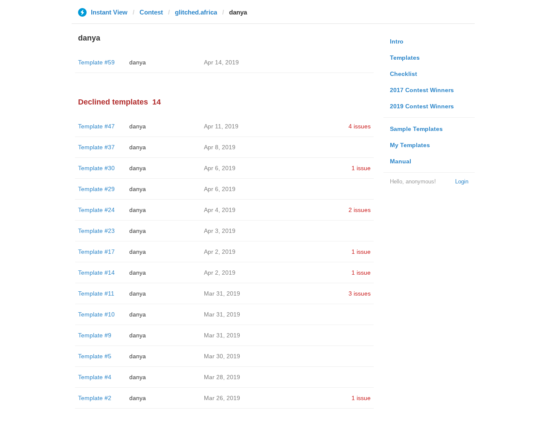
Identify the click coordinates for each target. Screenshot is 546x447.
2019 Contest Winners (422, 106)
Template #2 (94, 398)
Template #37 (96, 147)
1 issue (361, 168)
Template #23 (96, 230)
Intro (397, 41)
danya (137, 62)
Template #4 (94, 377)
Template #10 (96, 314)
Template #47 (96, 126)
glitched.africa (196, 12)
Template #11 (96, 293)
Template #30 (96, 168)
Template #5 (94, 356)
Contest (151, 12)
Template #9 (94, 335)
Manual (400, 161)
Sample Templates (416, 128)
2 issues (360, 209)
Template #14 (96, 272)
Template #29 (96, 189)
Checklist (403, 73)
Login (461, 181)
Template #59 (96, 62)
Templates (405, 57)
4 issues (360, 126)
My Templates (410, 145)
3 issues (360, 293)
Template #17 (96, 251)
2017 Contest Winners (422, 90)
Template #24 (96, 209)
